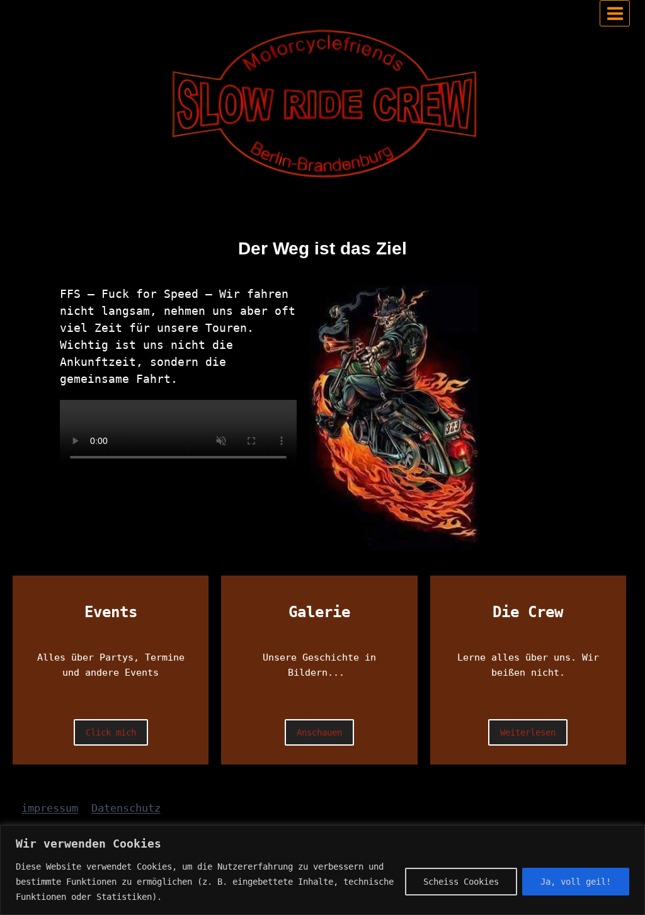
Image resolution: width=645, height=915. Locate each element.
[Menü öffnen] (615, 13)
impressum (49, 808)
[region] (322, 870)
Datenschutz (126, 808)
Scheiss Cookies (461, 882)
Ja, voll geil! (575, 882)
